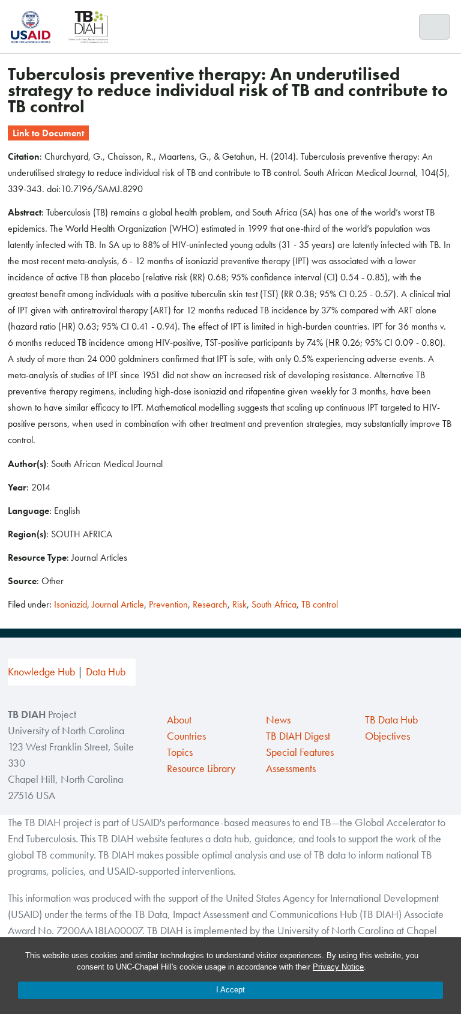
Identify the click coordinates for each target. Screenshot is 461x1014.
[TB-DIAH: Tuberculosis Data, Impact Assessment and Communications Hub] (88, 26)
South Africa (274, 604)
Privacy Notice (338, 966)
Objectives (387, 736)
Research (210, 604)
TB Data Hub (391, 719)
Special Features (300, 752)
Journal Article (118, 604)
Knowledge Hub (41, 671)
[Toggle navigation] (435, 27)
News (278, 719)
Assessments (291, 768)
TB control (319, 604)
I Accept (230, 989)
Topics (180, 752)
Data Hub (105, 671)
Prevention (168, 604)
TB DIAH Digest (298, 736)
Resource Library (201, 768)
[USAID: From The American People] (34, 26)
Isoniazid (70, 604)
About (179, 719)
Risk (239, 604)
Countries (186, 736)
